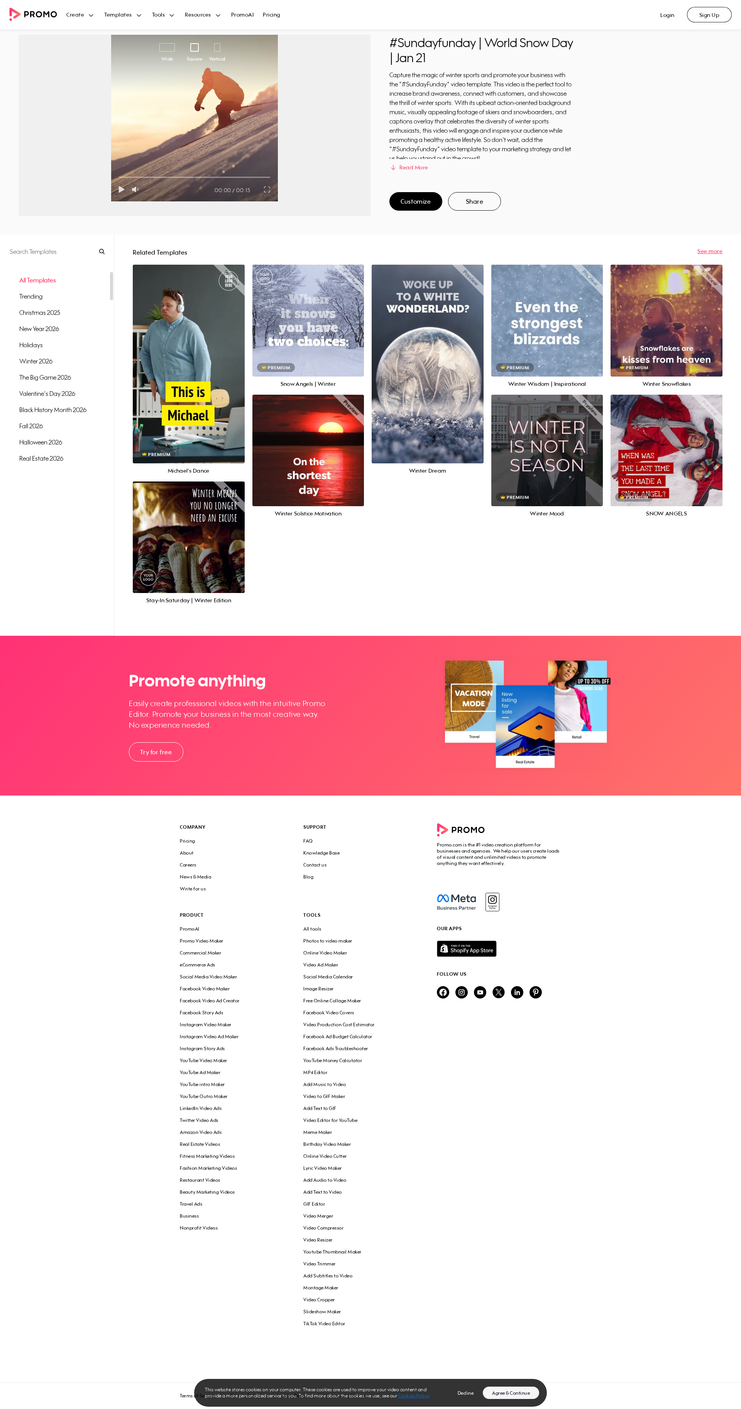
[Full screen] (267, 189)
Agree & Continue (511, 1393)
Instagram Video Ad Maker (209, 1036)
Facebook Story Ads (201, 1012)
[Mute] (137, 189)
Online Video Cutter (325, 1156)
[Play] (121, 189)
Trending (30, 296)
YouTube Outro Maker (204, 1096)
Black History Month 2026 (52, 410)
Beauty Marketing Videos (207, 1192)
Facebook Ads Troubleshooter (335, 1048)
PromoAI (242, 14)
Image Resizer (318, 989)
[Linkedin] (517, 993)
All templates (37, 280)
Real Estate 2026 (41, 458)
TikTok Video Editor (324, 1323)
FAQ (308, 841)
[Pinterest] (536, 993)
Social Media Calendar (328, 977)
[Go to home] (37, 15)
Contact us (315, 865)
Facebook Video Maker (205, 989)
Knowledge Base (321, 853)
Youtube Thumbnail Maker (332, 1252)
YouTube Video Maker (203, 1060)
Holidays (31, 345)
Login (667, 15)
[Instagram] (492, 902)
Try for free (156, 752)
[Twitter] (498, 993)
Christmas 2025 (39, 312)
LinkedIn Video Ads (201, 1108)
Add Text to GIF (320, 1108)
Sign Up (709, 15)
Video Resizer (318, 1240)
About (187, 853)
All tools (312, 929)
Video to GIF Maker (324, 1096)
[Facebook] (456, 902)
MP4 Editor (315, 1072)
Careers (188, 865)
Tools (158, 14)
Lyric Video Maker (322, 1168)
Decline (466, 1393)
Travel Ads (191, 1204)
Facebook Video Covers (328, 1012)
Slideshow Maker (322, 1311)
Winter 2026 (35, 361)
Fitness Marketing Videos (207, 1156)
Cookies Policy (414, 1396)
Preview (189, 355)
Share (475, 201)
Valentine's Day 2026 (47, 393)
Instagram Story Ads (202, 1048)
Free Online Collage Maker (332, 1001)
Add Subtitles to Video (327, 1276)
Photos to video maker (327, 941)
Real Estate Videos (200, 1144)
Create (75, 14)
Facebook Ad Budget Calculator (337, 1036)
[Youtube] (480, 993)
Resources (198, 14)
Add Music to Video (324, 1084)
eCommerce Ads (197, 965)
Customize (416, 201)
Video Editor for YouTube (330, 1120)
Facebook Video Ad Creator (210, 1001)
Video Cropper (319, 1300)
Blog (308, 877)
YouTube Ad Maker (200, 1072)
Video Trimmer (319, 1264)
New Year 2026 (39, 329)
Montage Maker (320, 1288)
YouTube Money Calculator (332, 1060)
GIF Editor (314, 1204)
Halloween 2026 (40, 442)
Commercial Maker (200, 953)
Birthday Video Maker (327, 1144)
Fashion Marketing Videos (208, 1168)
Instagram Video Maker (206, 1024)
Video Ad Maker (320, 965)
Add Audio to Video (324, 1180)
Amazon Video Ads (201, 1132)
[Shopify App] (499, 949)
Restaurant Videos (200, 1180)
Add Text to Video (322, 1192)
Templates (118, 14)
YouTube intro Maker (202, 1084)
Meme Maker (317, 1132)
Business (189, 1216)
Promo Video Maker (201, 941)
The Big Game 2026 (45, 377)
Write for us (193, 889)
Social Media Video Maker (208, 977)
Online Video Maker (325, 953)
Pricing (271, 14)
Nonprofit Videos (199, 1228)
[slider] (119, 177)
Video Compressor (323, 1228)
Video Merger (318, 1216)
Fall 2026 (31, 426)
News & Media (195, 877)
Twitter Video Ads (199, 1120)
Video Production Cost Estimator (339, 1024)
